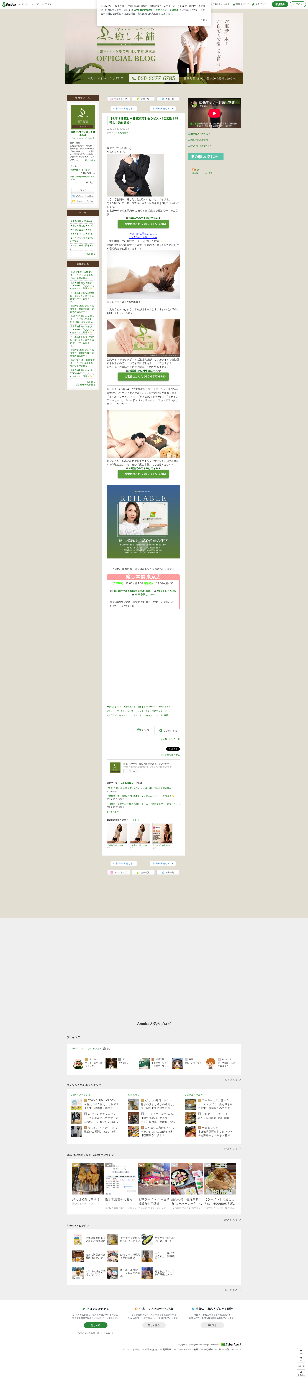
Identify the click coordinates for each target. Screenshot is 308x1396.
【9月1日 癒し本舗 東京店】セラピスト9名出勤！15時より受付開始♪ (140, 788)
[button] (301, 1373)
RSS (197, 170)
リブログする (170, 730)
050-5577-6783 (166, 590)
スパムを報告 (132, 1349)
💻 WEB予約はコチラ (143, 594)
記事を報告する (172, 755)
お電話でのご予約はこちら (143, 218)
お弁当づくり (135, 1094)
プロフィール (77, 138)
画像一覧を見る (87, 384)
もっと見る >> (113, 812)
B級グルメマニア (194, 1094)
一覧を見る (89, 253)
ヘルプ (238, 1349)
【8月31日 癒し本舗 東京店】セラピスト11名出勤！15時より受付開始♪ (82, 319)
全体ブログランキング (80, 170)
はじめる (95, 1325)
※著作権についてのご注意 (201, 173)
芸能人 (106, 1048)
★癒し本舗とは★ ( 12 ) (81, 225)
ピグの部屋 (89, 138)
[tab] (85, 1048)
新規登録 (280, 4)
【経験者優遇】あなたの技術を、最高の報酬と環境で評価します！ (82, 309)
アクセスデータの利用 (187, 1349)
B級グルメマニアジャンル (85, 1048)
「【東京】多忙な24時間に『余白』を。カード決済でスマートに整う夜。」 (143, 804)
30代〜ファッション (82, 1094)
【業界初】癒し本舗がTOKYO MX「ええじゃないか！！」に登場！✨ (140, 796)
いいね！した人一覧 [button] (170, 738)
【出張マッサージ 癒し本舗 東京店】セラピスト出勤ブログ (154, 39)
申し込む (212, 1325)
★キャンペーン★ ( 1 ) (81, 234)
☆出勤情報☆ (122, 132)
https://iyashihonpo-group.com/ (132, 590)
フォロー (133, 771)
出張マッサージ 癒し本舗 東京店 (83, 133)
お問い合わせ (150, 1349)
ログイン (297, 4)
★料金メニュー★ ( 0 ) (81, 229)
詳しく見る (154, 1325)
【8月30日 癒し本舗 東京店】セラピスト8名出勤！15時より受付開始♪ (82, 363)
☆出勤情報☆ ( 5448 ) (81, 221)
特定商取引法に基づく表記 (216, 1349)
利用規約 (167, 1349)
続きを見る (90, 160)
